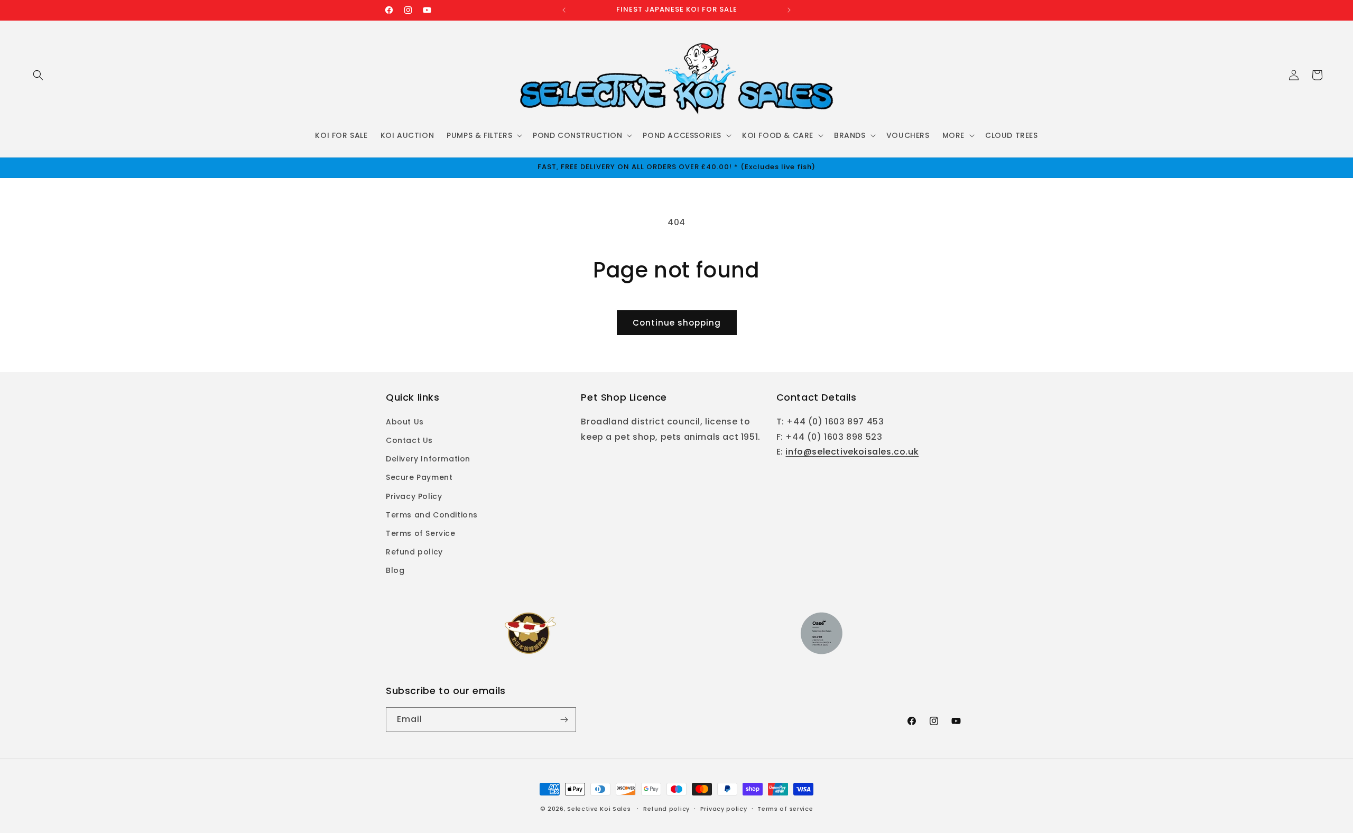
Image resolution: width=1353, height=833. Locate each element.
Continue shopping (677, 322)
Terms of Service (421, 533)
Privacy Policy (414, 496)
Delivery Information (428, 458)
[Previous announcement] (564, 10)
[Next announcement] (789, 10)
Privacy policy (723, 808)
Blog (395, 570)
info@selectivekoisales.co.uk (852, 452)
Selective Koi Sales (599, 808)
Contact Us (409, 440)
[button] (38, 75)
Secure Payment (419, 477)
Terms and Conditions (432, 515)
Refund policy (414, 552)
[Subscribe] (564, 719)
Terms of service (785, 808)
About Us (405, 422)
